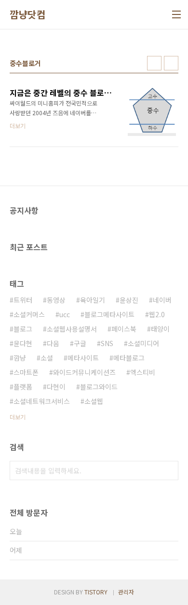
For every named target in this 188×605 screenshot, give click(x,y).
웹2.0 (157, 314)
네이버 (162, 300)
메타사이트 (83, 358)
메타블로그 (129, 358)
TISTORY (95, 592)
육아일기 (92, 300)
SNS (107, 343)
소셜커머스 (29, 314)
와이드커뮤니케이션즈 (84, 372)
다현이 (56, 386)
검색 (169, 470)
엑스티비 (142, 372)
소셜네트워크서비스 (41, 401)
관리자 (126, 592)
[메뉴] (176, 14)
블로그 (22, 329)
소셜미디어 (143, 343)
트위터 (22, 300)
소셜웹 (93, 401)
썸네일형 (154, 63)
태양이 (160, 329)
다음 (53, 343)
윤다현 (22, 343)
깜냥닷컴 (27, 14)
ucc (64, 314)
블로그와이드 (99, 386)
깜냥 (19, 358)
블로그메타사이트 (109, 314)
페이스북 (123, 329)
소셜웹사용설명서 (72, 329)
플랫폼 (22, 386)
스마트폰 (26, 372)
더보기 (18, 417)
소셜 (46, 358)
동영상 (56, 300)
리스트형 (171, 63)
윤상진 (129, 300)
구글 (80, 343)
